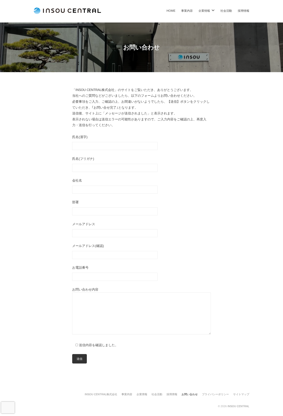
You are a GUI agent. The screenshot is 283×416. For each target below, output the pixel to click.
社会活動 (226, 10)
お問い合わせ (190, 394)
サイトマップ (241, 394)
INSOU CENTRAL (238, 406)
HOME (171, 10)
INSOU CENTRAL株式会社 (101, 394)
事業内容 (187, 10)
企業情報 (141, 394)
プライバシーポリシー (215, 394)
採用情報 (243, 10)
